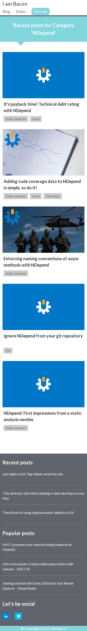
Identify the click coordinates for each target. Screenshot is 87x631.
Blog (6, 11)
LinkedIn (6, 616)
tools (35, 119)
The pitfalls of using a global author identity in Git (38, 512)
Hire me (40, 11)
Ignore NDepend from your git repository (43, 335)
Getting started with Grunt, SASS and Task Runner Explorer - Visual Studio (38, 585)
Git (8, 351)
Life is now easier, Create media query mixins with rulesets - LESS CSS (38, 566)
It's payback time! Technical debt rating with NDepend (41, 107)
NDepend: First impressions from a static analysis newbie (43, 416)
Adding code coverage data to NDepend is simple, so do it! (42, 184)
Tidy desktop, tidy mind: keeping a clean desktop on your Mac (43, 495)
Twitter (18, 616)
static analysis (16, 119)
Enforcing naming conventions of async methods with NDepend (41, 261)
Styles (21, 11)
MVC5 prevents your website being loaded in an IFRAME (37, 547)
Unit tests (53, 196)
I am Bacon (15, 4)
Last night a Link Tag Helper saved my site (33, 474)
